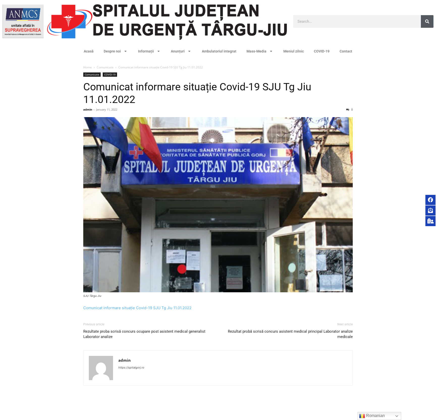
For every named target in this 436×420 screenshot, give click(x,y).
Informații (146, 51)
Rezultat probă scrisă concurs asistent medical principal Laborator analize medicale (290, 334)
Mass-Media (256, 51)
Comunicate (105, 67)
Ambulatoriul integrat (219, 51)
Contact (346, 51)
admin (87, 109)
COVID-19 (322, 51)
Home (87, 67)
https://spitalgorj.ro (131, 367)
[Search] (427, 21)
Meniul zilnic (293, 51)
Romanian (375, 415)
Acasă (89, 51)
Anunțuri (178, 51)
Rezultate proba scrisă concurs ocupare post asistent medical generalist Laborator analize (144, 334)
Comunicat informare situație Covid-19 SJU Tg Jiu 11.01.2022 (137, 307)
